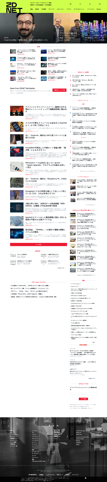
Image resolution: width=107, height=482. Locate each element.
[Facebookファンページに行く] (49, 425)
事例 (11, 432)
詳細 (44, 480)
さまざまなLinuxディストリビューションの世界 (83, 303)
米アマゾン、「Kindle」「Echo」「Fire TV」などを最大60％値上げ (29, 291)
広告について (60, 474)
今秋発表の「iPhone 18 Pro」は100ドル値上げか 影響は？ (27, 294)
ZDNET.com (79, 434)
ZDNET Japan (57, 434)
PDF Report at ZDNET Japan (78, 295)
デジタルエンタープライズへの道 (79, 311)
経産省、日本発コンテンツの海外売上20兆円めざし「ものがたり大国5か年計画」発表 (33, 296)
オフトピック (36, 131)
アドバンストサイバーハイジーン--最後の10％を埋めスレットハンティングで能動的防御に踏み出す (46, 109)
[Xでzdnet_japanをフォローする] (53, 425)
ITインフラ (51, 9)
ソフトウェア (90, 9)
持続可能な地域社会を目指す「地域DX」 (81, 325)
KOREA (77, 444)
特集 (31, 9)
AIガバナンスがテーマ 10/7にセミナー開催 (40, 2)
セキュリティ (60, 9)
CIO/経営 (43, 9)
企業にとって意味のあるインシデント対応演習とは (83, 332)
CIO (33, 432)
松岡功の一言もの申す (76, 306)
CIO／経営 (35, 199)
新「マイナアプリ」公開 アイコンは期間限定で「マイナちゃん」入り (30, 288)
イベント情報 (13, 442)
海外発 (37, 9)
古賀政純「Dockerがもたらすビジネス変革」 (82, 308)
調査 (33, 459)
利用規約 (41, 474)
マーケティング (35, 451)
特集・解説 (35, 187)
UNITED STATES (80, 439)
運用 (33, 449)
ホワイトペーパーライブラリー (87, 171)
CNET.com (78, 432)
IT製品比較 (12, 444)
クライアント (36, 143)
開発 (34, 158)
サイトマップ (75, 474)
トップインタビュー (90, 204)
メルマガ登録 (83, 398)
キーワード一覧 (13, 446)
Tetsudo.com (57, 436)
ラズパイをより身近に (76, 334)
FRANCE (78, 440)
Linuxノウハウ (74, 286)
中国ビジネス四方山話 (76, 293)
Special (99, 9)
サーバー (35, 213)
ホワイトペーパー (14, 436)
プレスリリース (13, 440)
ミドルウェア (35, 448)
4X (54, 430)
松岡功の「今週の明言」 (77, 300)
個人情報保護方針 (33, 474)
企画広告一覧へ (61, 268)
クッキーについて (50, 474)
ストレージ (34, 444)
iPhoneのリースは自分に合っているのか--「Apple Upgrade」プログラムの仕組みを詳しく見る (45, 165)
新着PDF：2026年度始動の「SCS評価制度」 (41, 5)
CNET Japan (83, 408)
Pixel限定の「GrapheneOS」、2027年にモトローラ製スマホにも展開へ (30, 285)
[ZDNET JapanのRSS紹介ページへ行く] (57, 425)
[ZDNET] (17, 6)
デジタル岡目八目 (75, 323)
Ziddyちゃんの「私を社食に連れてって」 (81, 298)
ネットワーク (35, 446)
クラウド (69, 9)
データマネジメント (79, 9)
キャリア (34, 455)
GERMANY (78, 442)
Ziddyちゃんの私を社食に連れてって (86, 275)
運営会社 (68, 474)
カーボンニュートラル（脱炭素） (79, 320)
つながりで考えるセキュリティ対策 (79, 313)
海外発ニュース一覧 (59, 90)
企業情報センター (14, 438)
